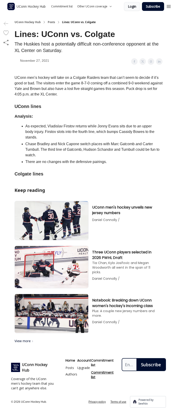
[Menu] (168, 5)
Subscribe (153, 6)
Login (132, 6)
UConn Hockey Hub (28, 22)
